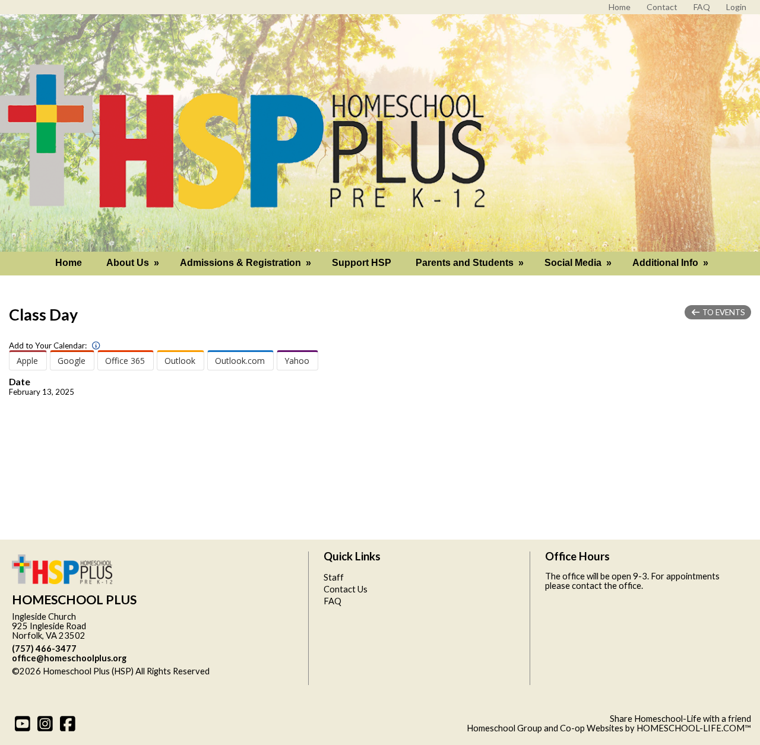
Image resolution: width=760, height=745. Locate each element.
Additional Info (671, 263)
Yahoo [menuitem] (296, 360)
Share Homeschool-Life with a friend (680, 719)
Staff (334, 577)
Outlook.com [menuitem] (240, 360)
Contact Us (346, 589)
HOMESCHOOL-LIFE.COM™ (693, 728)
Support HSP (361, 263)
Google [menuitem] (72, 360)
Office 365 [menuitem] (125, 360)
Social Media (579, 263)
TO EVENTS (723, 312)
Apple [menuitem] (27, 360)
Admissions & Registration (247, 263)
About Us (134, 263)
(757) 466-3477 (44, 648)
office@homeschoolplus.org (69, 658)
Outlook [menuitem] (179, 360)
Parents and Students (471, 263)
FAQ (332, 601)
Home (68, 263)
